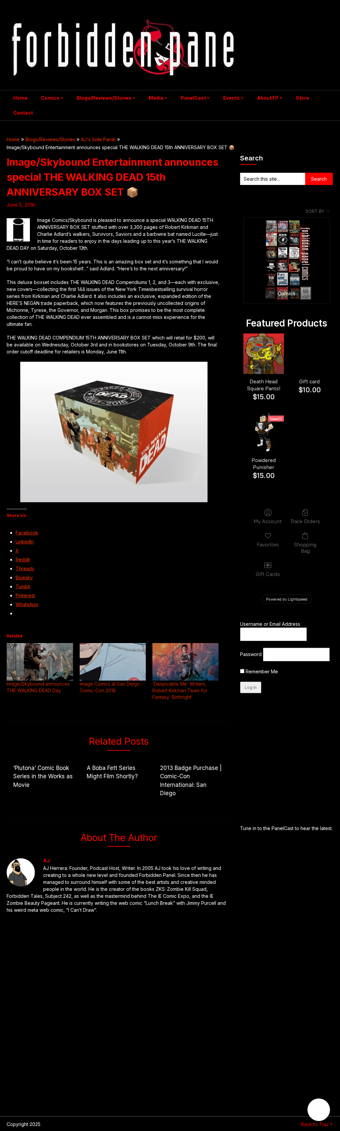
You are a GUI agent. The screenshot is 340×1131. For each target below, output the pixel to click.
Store (302, 98)
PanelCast (193, 98)
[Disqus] (118, 1015)
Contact (23, 113)
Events (231, 98)
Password (251, 654)
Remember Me (261, 671)
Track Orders (305, 521)
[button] (318, 1109)
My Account (268, 521)
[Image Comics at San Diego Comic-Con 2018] (113, 662)
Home (20, 98)
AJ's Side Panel (98, 139)
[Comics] (286, 251)
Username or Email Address (270, 624)
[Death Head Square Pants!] (263, 353)
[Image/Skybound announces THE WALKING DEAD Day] (40, 662)
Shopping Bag (305, 547)
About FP (268, 98)
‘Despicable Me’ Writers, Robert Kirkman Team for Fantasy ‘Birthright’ (179, 690)
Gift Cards (268, 574)
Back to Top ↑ (317, 1124)
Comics (50, 98)
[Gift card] (309, 353)
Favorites (268, 544)
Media (156, 98)
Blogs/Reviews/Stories (104, 98)
